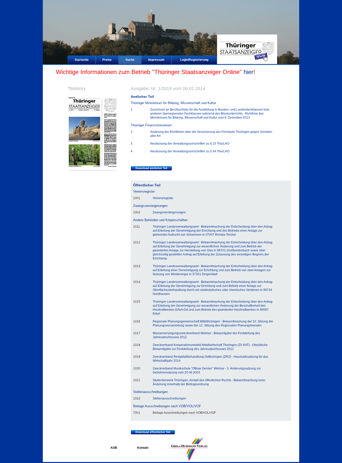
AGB (113, 447)
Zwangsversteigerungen (169, 212)
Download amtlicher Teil (151, 168)
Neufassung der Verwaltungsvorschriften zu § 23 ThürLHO (189, 143)
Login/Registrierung (194, 60)
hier (248, 72)
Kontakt (142, 447)
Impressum (156, 60)
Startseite (82, 60)
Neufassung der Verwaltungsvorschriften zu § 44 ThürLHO (189, 151)
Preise (107, 60)
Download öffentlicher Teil (152, 431)
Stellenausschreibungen (169, 398)
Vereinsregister (163, 198)
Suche (129, 60)
